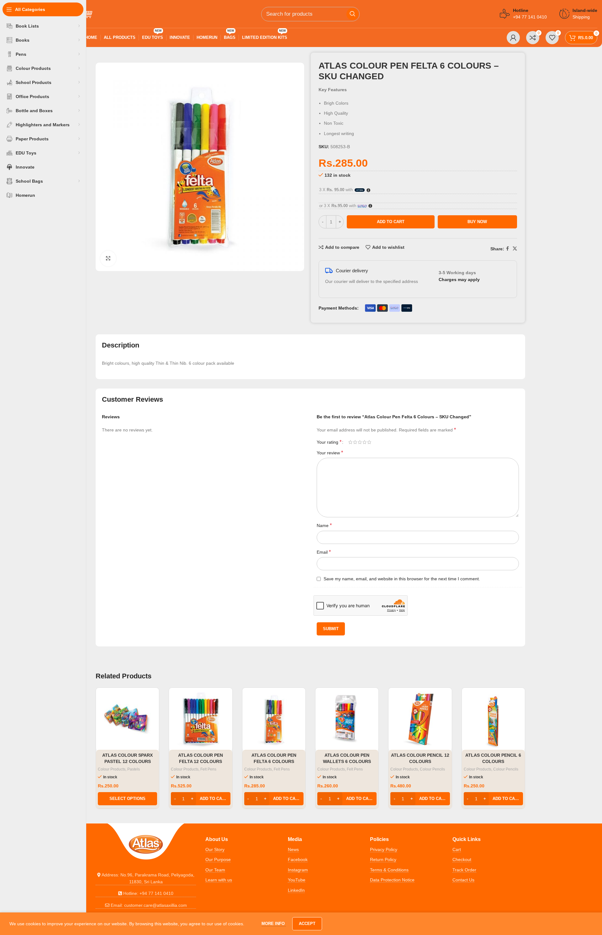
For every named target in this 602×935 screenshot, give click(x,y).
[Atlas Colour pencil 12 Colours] (420, 719)
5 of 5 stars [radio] (369, 442)
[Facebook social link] (507, 248)
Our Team (215, 869)
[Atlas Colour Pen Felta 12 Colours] (200, 719)
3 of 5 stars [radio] (359, 442)
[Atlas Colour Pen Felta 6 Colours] (273, 719)
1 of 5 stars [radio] (350, 442)
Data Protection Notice (392, 879)
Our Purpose (218, 859)
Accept (307, 923)
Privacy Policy (383, 849)
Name (324, 525)
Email (324, 552)
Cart (456, 849)
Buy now (477, 221)
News (293, 849)
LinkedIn (296, 890)
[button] (200, 798)
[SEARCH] (352, 14)
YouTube (296, 879)
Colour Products (111, 769)
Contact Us (463, 879)
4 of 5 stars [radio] (364, 442)
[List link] (146, 878)
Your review (330, 452)
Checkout (461, 859)
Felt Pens (208, 769)
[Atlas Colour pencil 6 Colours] (493, 719)
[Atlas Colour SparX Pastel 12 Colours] (127, 719)
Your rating (329, 442)
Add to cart (390, 221)
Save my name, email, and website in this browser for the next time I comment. (402, 578)
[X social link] (515, 248)
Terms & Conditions (389, 869)
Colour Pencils (432, 769)
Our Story (214, 849)
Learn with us (218, 879)
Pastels (133, 769)
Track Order (464, 869)
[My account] (513, 37)
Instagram (298, 869)
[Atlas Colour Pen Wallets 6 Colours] (346, 719)
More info (273, 923)
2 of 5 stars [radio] (355, 442)
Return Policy (383, 859)
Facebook (298, 859)
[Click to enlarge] (108, 258)
